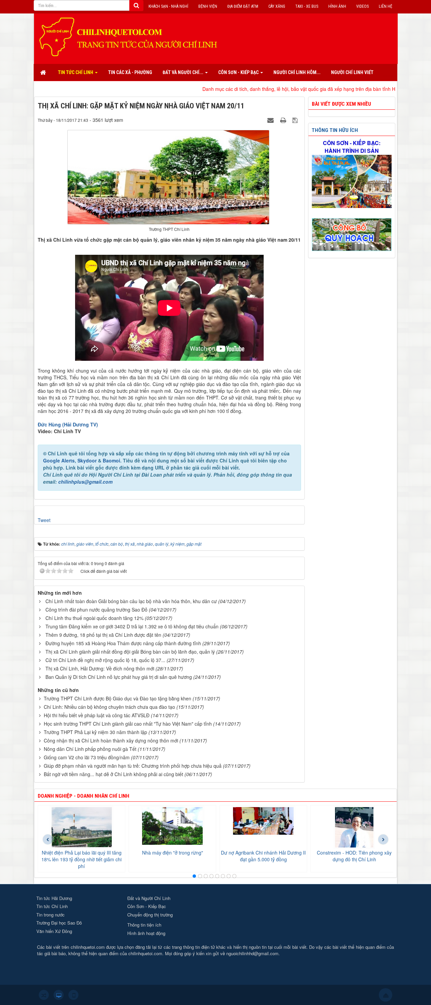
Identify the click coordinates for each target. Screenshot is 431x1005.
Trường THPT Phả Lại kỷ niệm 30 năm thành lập (95, 732)
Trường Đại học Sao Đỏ (59, 923)
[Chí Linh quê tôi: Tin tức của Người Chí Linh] (131, 36)
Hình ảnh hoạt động (146, 933)
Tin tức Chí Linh (52, 906)
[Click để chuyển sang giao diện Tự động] (44, 995)
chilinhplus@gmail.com (85, 481)
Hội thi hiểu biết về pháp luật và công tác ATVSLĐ (97, 715)
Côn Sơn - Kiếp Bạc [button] (239, 72)
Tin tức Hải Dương (54, 898)
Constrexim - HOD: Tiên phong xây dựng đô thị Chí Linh (354, 856)
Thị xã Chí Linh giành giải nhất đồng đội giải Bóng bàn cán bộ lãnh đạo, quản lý (130, 651)
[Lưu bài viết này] (295, 119)
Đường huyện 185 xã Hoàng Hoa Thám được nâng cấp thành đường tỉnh (123, 643)
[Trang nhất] (44, 72)
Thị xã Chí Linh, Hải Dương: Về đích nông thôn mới (99, 668)
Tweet (44, 520)
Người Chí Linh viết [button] (352, 72)
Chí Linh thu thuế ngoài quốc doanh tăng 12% (94, 618)
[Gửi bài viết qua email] (271, 119)
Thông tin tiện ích (144, 925)
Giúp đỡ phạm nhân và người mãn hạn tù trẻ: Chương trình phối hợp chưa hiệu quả (133, 765)
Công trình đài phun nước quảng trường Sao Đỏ (96, 609)
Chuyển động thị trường (150, 914)
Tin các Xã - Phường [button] (130, 72)
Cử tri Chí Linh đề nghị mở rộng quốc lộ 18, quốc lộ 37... (105, 660)
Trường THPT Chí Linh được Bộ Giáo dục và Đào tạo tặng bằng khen (117, 698)
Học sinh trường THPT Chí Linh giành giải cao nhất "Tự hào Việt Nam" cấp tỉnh (128, 723)
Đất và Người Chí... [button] (183, 72)
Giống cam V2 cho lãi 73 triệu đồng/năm (87, 757)
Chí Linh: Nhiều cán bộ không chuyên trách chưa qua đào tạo (109, 706)
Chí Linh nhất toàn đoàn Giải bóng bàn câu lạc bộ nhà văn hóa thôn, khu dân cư (131, 601)
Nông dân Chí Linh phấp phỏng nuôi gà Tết (90, 749)
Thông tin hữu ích (335, 130)
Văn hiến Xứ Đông (54, 931)
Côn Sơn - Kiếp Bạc (146, 906)
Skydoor (87, 460)
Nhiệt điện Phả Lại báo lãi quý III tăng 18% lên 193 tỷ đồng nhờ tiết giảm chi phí (81, 859)
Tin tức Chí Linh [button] (76, 72)
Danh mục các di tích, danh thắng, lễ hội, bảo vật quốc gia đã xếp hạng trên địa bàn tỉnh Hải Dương (274, 88)
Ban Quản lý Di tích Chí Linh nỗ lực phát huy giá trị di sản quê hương (118, 676)
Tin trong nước (50, 914)
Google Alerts (59, 460)
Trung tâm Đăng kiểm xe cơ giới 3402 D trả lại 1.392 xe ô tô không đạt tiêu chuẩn (132, 626)
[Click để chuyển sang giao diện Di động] (73, 995)
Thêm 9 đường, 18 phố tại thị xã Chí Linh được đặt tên (103, 634)
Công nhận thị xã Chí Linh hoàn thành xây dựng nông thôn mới (111, 740)
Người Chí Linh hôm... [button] (297, 72)
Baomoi (111, 460)
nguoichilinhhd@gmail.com (252, 953)
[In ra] (284, 119)
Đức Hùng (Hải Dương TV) (68, 424)
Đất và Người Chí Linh (148, 898)
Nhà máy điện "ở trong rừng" (172, 852)
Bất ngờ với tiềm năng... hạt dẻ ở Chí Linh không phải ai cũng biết (113, 774)
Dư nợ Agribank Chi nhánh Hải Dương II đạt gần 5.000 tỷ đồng (263, 856)
